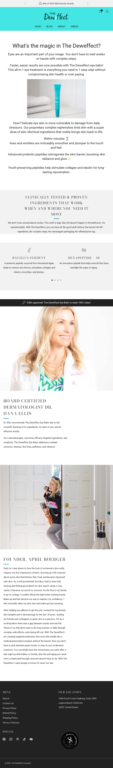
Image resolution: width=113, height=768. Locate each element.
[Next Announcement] (88, 3)
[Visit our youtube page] (31, 739)
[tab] (52, 280)
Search (6, 698)
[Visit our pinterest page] (17, 739)
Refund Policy (9, 713)
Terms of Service (11, 722)
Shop (38, 26)
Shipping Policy (10, 718)
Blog (49, 26)
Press (74, 26)
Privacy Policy (9, 708)
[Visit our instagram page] (10, 739)
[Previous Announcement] (25, 3)
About (62, 26)
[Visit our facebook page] (4, 739)
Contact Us (8, 703)
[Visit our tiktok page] (24, 739)
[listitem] (56, 3)
